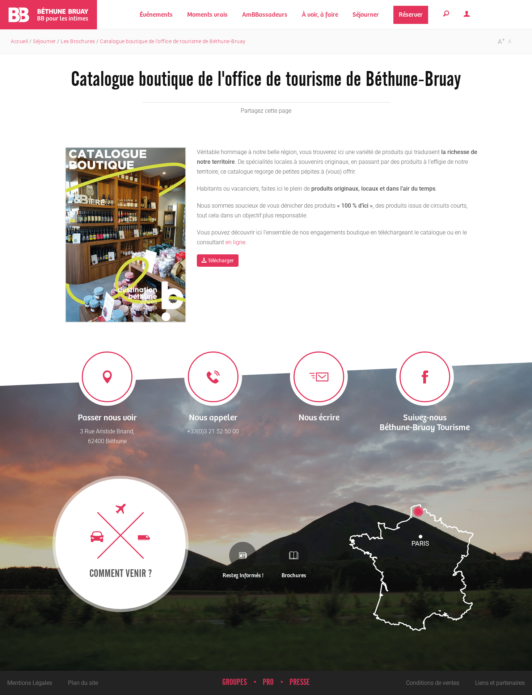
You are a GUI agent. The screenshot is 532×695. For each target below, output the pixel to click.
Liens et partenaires (500, 682)
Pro (268, 682)
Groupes (234, 682)
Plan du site (83, 682)
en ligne (235, 242)
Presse (300, 682)
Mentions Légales (29, 682)
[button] (207, 14)
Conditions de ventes (432, 682)
